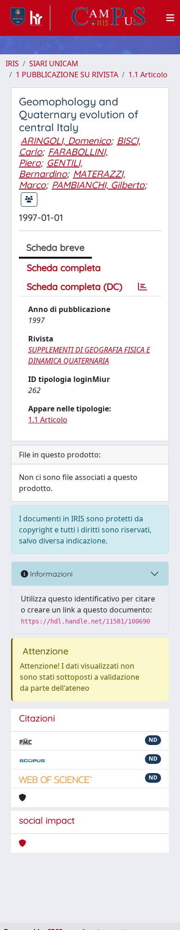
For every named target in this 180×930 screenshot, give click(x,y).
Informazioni (50, 573)
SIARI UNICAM (53, 63)
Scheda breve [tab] (55, 247)
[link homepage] (28, 18)
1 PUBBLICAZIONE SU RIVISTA (67, 74)
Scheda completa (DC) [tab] (74, 286)
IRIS (12, 63)
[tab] (142, 286)
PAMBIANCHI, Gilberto (98, 185)
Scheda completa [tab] (64, 267)
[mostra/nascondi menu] (170, 18)
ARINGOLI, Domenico (66, 140)
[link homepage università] (108, 18)
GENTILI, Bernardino (50, 168)
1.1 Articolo (148, 74)
